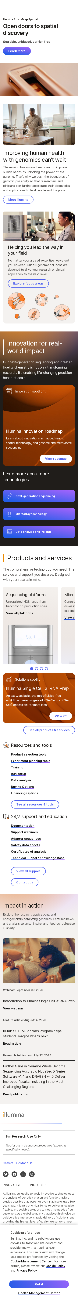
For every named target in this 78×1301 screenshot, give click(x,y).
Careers (8, 1163)
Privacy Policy (26, 1270)
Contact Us (24, 1163)
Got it (39, 1284)
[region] (39, 1263)
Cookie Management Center (31, 1261)
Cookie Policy (55, 1266)
